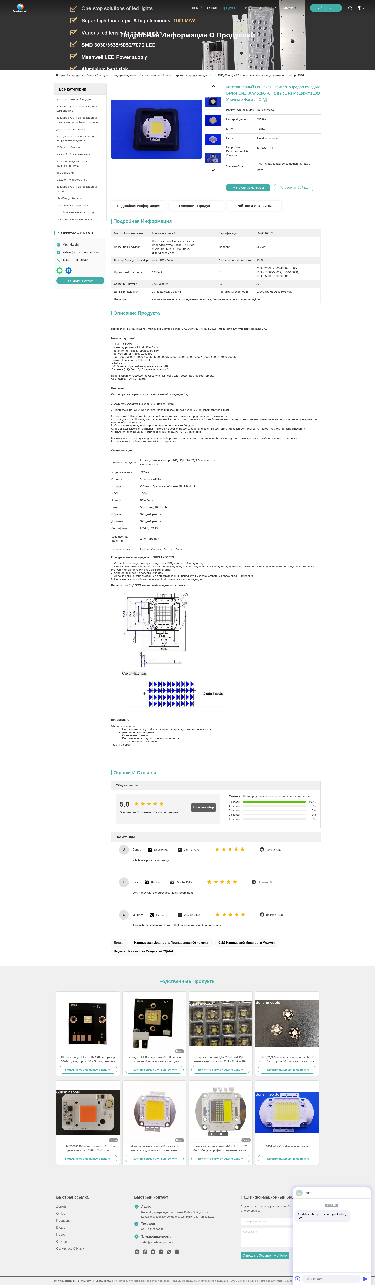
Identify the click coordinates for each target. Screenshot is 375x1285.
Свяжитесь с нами (291, 8)
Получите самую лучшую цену (248, 187)
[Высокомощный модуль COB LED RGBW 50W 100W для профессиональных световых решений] (220, 1112)
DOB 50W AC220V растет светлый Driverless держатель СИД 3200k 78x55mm (88, 1148)
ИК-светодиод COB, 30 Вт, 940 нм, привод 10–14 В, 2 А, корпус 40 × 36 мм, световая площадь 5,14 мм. (88, 1059)
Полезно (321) (274, 849)
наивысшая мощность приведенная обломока (171, 942)
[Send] (365, 1278)
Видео (250, 8)
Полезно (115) (266, 882)
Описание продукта (196, 206)
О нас (212, 8)
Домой (197, 8)
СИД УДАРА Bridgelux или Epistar (287, 1145)
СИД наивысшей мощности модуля (246, 942)
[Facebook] (145, 1253)
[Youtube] (153, 1253)
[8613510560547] (169, 1253)
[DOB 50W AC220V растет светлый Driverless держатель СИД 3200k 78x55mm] (88, 1112)
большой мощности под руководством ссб (114, 75)
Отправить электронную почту (265, 1255)
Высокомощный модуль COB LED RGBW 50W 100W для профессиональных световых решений (221, 1148)
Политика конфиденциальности (72, 1280)
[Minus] (365, 1193)
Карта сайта (103, 1280)
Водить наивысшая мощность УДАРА (143, 951)
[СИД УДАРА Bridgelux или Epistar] (287, 1112)
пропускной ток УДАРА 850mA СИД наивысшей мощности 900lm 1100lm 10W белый (220, 1059)
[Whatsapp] (59, 270)
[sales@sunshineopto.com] (177, 1253)
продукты (230, 8)
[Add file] (297, 1278)
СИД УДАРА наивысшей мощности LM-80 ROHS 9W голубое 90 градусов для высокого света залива (287, 1059)
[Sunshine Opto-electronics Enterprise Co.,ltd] (20, 8)
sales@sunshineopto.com (81, 252)
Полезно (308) (274, 914)
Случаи (61, 1241)
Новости (62, 1234)
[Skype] (68, 270)
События (267, 8)
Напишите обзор (203, 807)
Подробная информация (138, 206)
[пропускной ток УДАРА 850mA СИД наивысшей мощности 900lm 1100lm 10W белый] (220, 1023)
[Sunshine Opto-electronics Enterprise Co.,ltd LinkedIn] (161, 1253)
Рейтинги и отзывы (254, 206)
